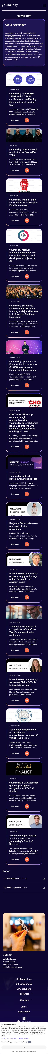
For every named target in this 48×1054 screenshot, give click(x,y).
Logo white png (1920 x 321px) (15, 878)
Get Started (24, 1011)
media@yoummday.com (12, 967)
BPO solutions (24, 989)
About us (24, 1000)
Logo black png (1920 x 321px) (15, 887)
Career (24, 1006)
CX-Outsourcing (24, 984)
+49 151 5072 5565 (10, 964)
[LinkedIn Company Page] (24, 1018)
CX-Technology (24, 979)
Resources (24, 993)
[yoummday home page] (10, 5)
